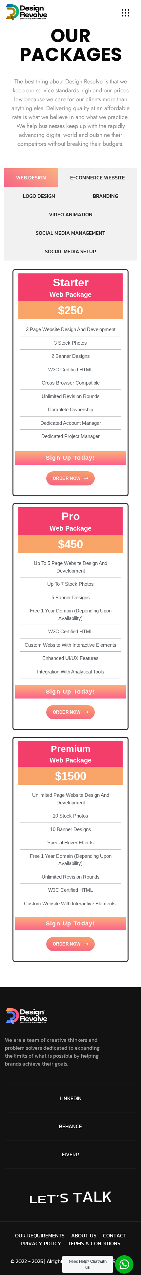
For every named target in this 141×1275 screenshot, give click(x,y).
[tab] (31, 177)
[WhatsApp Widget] (124, 1264)
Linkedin (71, 1098)
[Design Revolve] (26, 12)
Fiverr (70, 1154)
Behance (70, 1126)
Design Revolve (113, 1261)
